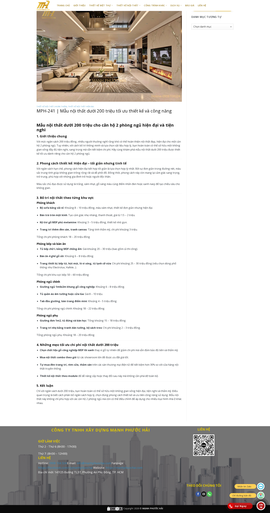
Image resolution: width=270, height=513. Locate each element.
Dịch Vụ (175, 5)
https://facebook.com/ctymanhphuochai (65, 468)
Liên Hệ (202, 5)
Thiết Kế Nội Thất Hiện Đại (81, 106)
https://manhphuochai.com (124, 468)
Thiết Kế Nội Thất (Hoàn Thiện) (52, 106)
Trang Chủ (63, 5)
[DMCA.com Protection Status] (115, 508)
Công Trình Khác (154, 5)
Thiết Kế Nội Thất (127, 5)
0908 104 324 (58, 463)
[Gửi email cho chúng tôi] (203, 494)
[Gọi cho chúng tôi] (209, 494)
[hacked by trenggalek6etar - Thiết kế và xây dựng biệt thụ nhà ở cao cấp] (44, 5)
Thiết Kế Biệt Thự (100, 5)
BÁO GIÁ (189, 5)
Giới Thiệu (79, 5)
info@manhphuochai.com (94, 463)
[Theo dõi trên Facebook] (198, 494)
